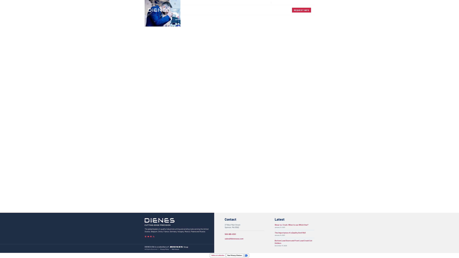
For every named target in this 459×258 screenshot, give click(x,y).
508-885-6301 (230, 234)
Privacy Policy (164, 249)
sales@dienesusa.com (234, 239)
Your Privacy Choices (234, 255)
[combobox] (305, 2)
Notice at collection (217, 255)
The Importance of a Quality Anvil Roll (290, 233)
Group (186, 247)
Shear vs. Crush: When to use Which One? (291, 225)
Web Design (175, 249)
